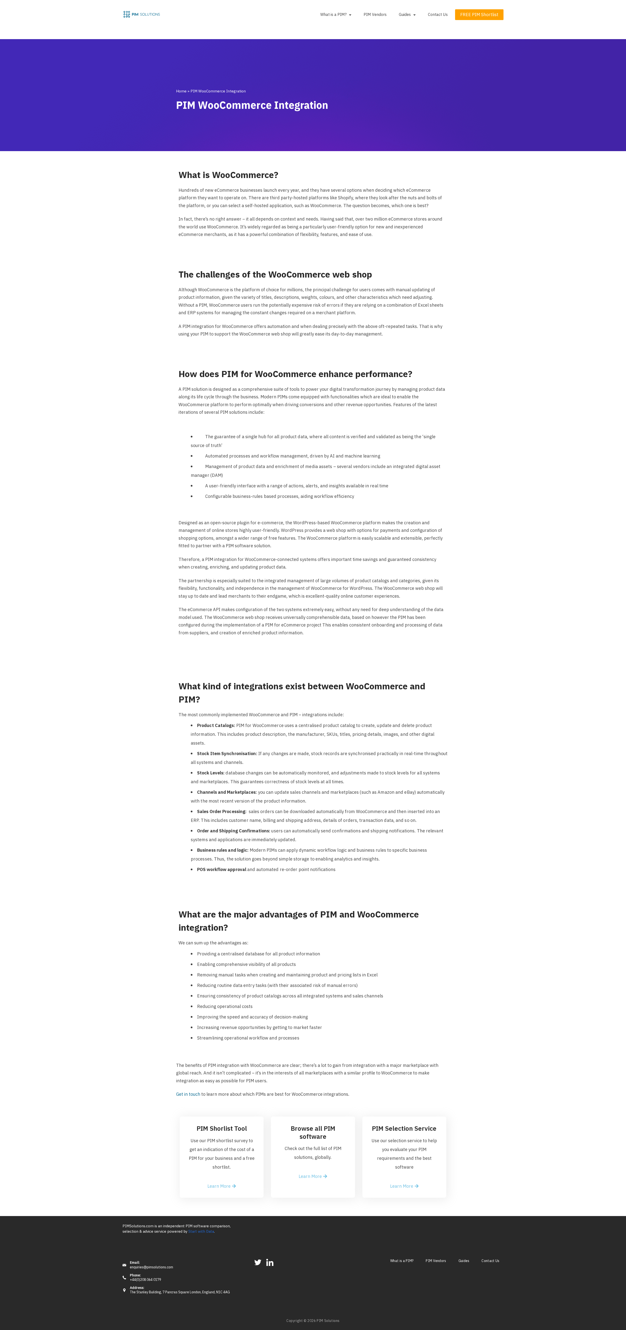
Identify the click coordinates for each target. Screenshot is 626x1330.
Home (181, 91)
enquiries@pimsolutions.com (151, 1267)
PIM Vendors (375, 15)
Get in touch (188, 1094)
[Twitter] (257, 1262)
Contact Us (438, 15)
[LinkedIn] (269, 1262)
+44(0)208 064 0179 (145, 1279)
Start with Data (201, 1231)
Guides (405, 15)
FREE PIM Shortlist (479, 14)
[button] (221, 1186)
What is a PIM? (333, 15)
